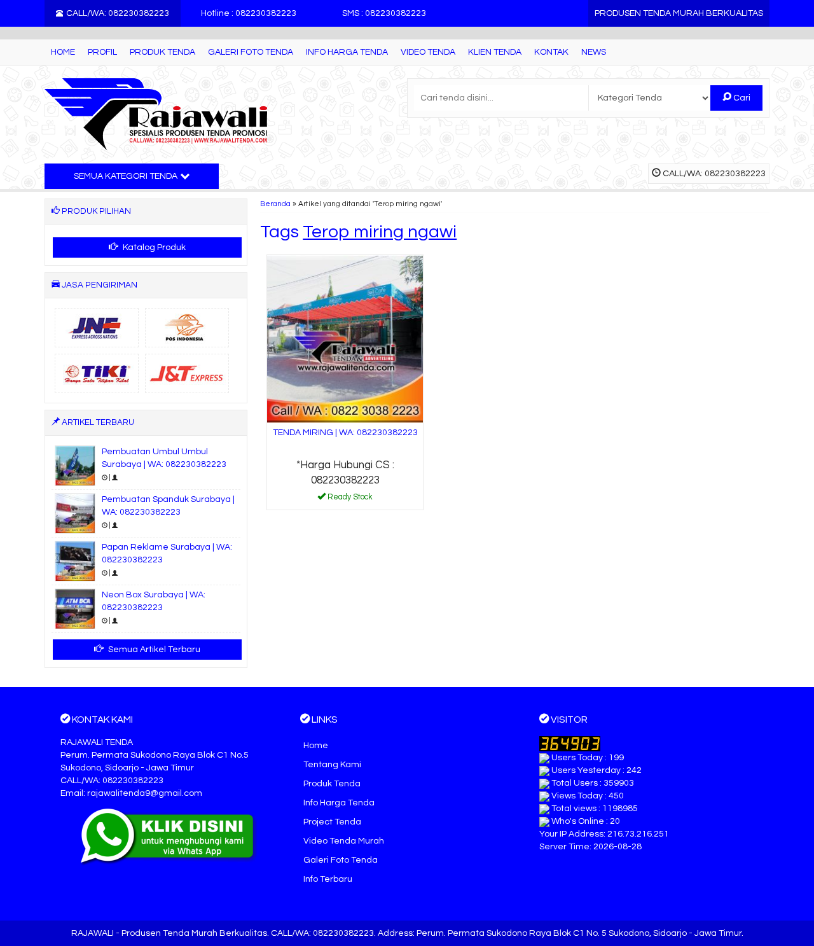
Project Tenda (332, 821)
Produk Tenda (162, 52)
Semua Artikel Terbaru (153, 649)
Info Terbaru (327, 879)
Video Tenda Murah (343, 841)
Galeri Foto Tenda (250, 52)
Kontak (551, 52)
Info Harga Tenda (347, 52)
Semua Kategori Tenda (125, 176)
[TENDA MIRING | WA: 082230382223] (345, 339)
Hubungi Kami (350, 499)
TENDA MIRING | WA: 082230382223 (345, 432)
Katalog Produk (153, 247)
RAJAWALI (92, 933)
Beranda (275, 203)
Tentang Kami (332, 764)
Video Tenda (428, 52)
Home (63, 52)
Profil (102, 52)
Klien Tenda (494, 52)
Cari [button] (740, 98)
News (593, 52)
